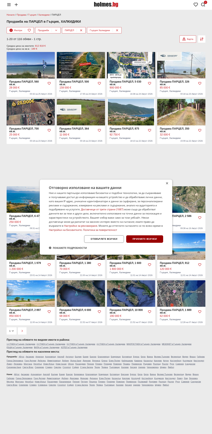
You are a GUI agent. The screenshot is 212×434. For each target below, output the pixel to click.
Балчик (78, 357)
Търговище (114, 367)
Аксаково (30, 357)
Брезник (125, 374)
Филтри (16, 30)
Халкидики (44, 14)
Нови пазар (61, 364)
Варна (150, 357)
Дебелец (42, 361)
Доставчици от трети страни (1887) (102, 209)
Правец (126, 364)
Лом (186, 378)
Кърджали (187, 361)
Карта (190, 39)
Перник (90, 364)
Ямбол (171, 367)
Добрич (65, 361)
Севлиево (39, 367)
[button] (68, 248)
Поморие (117, 364)
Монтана (28, 364)
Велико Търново (162, 357)
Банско (93, 357)
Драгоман (74, 378)
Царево (141, 367)
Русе (172, 364)
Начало (11, 14)
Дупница (96, 361)
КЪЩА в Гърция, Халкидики (20, 347)
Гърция (32, 14)
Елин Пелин (114, 361)
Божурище (116, 357)
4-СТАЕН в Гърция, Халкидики (111, 344)
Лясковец (18, 364)
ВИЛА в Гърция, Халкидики (46, 347)
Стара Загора (86, 367)
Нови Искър (48, 364)
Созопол (67, 367)
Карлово (158, 361)
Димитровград (54, 361)
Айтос (21, 357)
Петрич (84, 382)
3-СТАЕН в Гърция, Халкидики (81, 344)
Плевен (98, 364)
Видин (185, 357)
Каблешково (127, 361)
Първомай (143, 382)
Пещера (93, 382)
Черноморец (153, 367)
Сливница (42, 385)
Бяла (143, 357)
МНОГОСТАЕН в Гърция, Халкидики (143, 344)
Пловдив (108, 364)
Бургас (136, 357)
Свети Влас (28, 367)
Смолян (57, 367)
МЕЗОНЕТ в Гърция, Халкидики (176, 344)
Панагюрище (65, 382)
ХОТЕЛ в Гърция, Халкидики (74, 347)
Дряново (87, 361)
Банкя (85, 357)
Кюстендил (199, 361)
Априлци (39, 357)
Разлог (165, 364)
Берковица (79, 374)
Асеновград (50, 357)
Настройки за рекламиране (80, 225)
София (75, 367)
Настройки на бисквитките (65, 229)
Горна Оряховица (15, 361)
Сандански (190, 364)
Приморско (137, 364)
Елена (104, 361)
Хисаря (133, 367)
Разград (157, 364)
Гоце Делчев (30, 361)
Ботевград (127, 357)
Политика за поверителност (100, 229)
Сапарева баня (14, 367)
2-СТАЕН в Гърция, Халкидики (51, 344)
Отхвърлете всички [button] (104, 238)
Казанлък (148, 361)
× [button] (167, 183)
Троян (97, 367)
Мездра (10, 382)
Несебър (37, 364)
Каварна (138, 361)
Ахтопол (70, 357)
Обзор (71, 364)
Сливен (49, 367)
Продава (21, 14)
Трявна (104, 367)
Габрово (201, 357)
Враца (193, 357)
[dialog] (106, 217)
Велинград (176, 357)
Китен (166, 361)
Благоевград (103, 357)
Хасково (125, 367)
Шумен (163, 367)
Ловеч (9, 364)
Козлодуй (135, 378)
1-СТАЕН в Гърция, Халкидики (21, 344)
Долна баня (75, 361)
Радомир (147, 364)
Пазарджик (80, 364)
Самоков (180, 364)
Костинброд (175, 361)
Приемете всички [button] (144, 238)
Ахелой (60, 357)
